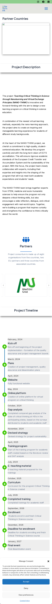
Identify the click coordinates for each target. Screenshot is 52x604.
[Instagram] (38, 2)
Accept (26, 581)
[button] (48, 561)
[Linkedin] (48, 2)
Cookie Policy (25, 601)
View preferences (26, 595)
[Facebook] (43, 2)
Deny (26, 588)
